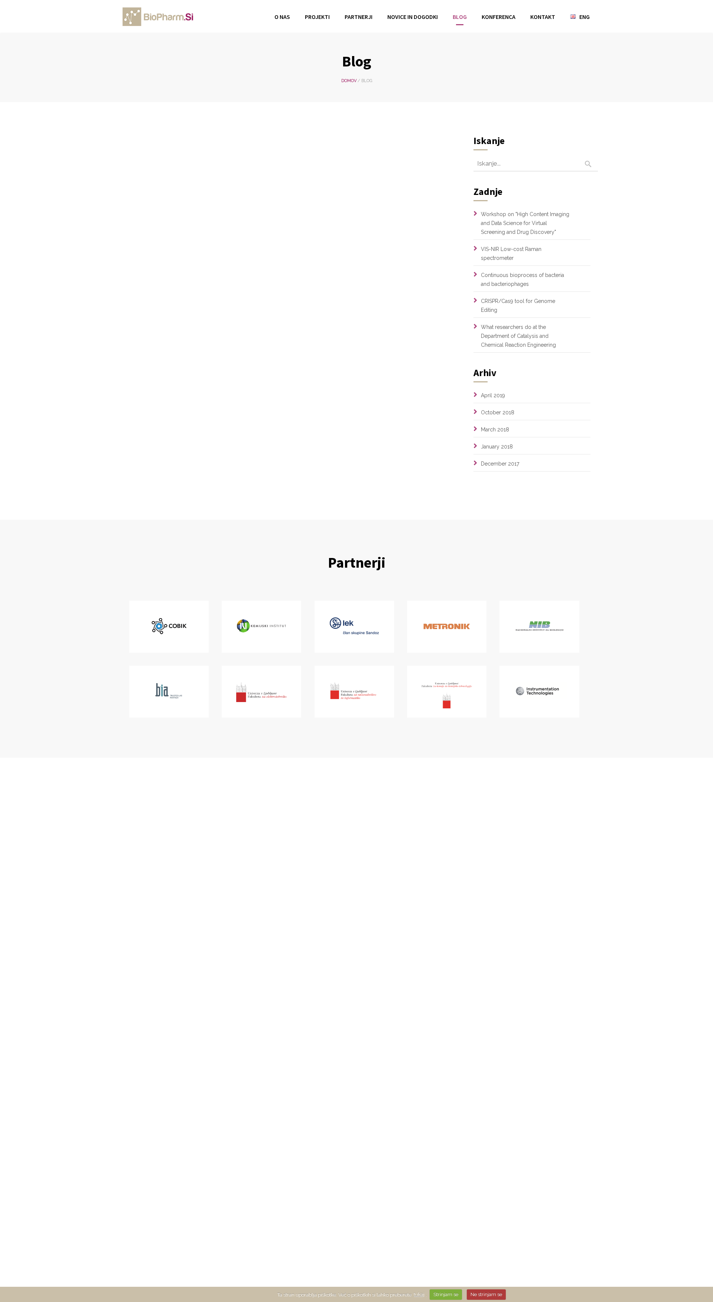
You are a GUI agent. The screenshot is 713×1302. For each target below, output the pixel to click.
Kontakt (542, 16)
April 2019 (493, 395)
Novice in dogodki (412, 16)
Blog (460, 16)
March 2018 (495, 430)
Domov (348, 80)
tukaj (419, 1294)
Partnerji (358, 16)
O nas (282, 16)
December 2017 (500, 464)
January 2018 (497, 447)
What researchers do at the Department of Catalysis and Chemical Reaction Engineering (518, 336)
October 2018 (497, 412)
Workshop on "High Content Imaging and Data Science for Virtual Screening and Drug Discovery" (525, 223)
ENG (584, 16)
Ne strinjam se (486, 1294)
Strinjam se (445, 1294)
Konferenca (498, 16)
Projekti (317, 16)
